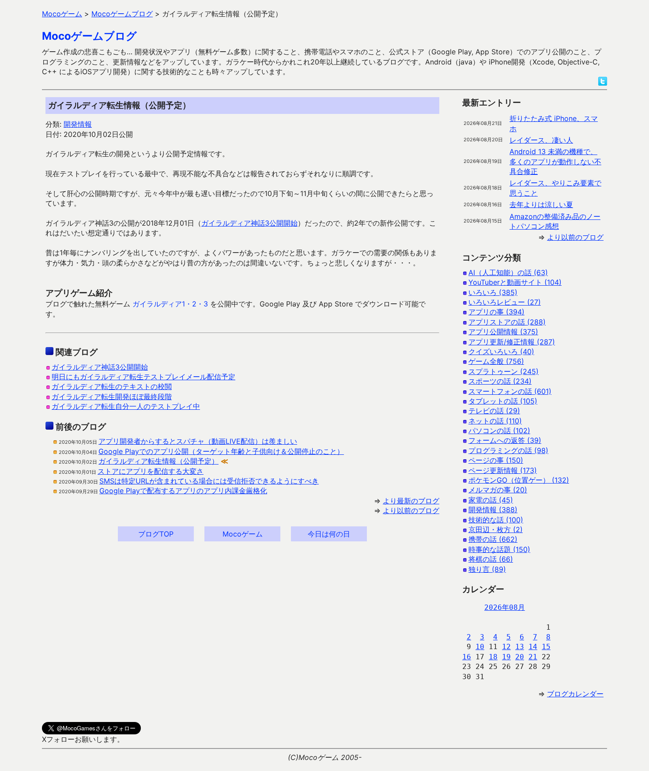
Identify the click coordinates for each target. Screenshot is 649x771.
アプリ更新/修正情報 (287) (511, 341)
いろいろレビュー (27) (504, 302)
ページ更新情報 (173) (502, 470)
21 (532, 657)
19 (506, 657)
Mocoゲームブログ (89, 36)
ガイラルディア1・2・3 (170, 303)
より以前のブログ (411, 510)
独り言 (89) (487, 569)
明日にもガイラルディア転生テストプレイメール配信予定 (143, 376)
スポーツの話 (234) (500, 381)
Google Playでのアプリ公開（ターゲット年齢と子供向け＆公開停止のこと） (221, 451)
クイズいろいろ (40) (501, 351)
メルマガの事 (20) (497, 489)
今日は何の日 (329, 533)
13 (519, 646)
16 (466, 657)
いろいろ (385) (492, 292)
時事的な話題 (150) (499, 549)
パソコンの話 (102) (499, 430)
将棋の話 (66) (490, 559)
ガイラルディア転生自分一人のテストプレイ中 (126, 406)
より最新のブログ (411, 500)
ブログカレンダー (575, 693)
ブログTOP (156, 533)
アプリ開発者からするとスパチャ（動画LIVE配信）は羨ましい (197, 441)
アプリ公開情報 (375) (503, 331)
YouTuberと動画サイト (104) (515, 282)
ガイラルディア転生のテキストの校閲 (112, 386)
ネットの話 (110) (495, 420)
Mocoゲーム (243, 533)
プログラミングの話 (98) (508, 450)
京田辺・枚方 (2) (495, 529)
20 (519, 657)
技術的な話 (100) (495, 519)
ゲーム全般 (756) (496, 361)
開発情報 (78, 124)
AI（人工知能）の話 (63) (508, 272)
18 (493, 657)
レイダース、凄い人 (541, 140)
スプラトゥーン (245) (503, 371)
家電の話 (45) (490, 499)
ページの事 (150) (495, 460)
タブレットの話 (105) (502, 401)
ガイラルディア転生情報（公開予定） (158, 461)
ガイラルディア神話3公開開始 (249, 223)
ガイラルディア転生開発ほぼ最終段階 (112, 396)
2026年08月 (504, 607)
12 (506, 646)
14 (532, 646)
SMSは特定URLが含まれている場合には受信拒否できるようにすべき (209, 480)
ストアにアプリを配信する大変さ (151, 471)
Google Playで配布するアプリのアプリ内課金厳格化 (183, 490)
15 (546, 646)
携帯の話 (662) (492, 539)
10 (479, 646)
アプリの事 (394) (496, 311)
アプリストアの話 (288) (507, 321)
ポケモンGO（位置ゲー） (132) (518, 480)
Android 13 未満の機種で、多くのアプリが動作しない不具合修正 (555, 161)
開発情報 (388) (492, 509)
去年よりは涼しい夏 (541, 204)
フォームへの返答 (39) (504, 440)
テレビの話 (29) (494, 410)
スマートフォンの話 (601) (509, 391)
